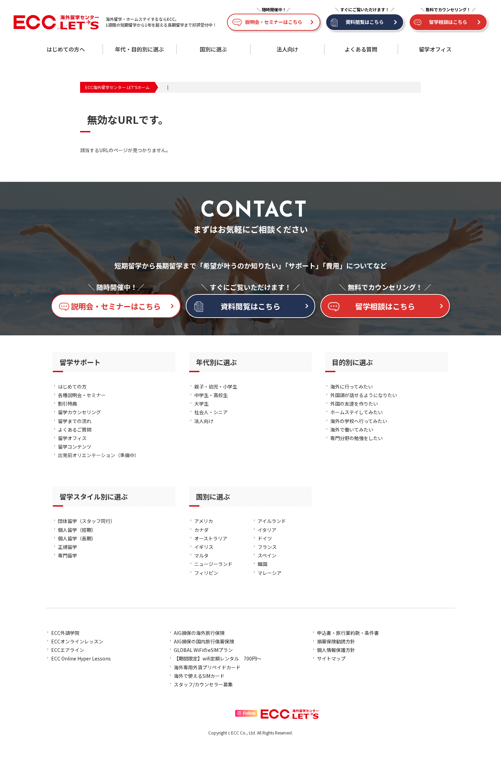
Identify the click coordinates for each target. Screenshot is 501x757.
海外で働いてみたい (351, 429)
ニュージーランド (213, 564)
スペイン (267, 555)
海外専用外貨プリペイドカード (207, 667)
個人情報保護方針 (336, 649)
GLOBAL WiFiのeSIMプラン (203, 649)
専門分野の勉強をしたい (356, 438)
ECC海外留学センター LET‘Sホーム (117, 87)
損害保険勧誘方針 (336, 641)
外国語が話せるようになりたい (363, 395)
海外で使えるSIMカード (199, 675)
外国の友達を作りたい (354, 403)
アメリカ (203, 521)
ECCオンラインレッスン (77, 641)
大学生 (201, 403)
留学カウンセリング (79, 412)
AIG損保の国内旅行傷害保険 (204, 641)
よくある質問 (361, 49)
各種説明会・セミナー (82, 395)
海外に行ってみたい (351, 386)
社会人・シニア (211, 412)
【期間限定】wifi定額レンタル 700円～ (217, 658)
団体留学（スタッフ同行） (86, 521)
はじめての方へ (66, 49)
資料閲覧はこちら (365, 21)
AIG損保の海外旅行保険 (199, 632)
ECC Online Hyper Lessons (81, 658)
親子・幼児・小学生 (215, 386)
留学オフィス (435, 49)
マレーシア (270, 572)
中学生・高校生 (211, 395)
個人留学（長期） (77, 538)
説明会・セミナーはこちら (273, 21)
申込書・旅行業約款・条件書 (348, 632)
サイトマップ (331, 658)
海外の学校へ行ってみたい (358, 421)
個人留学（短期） (77, 529)
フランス (267, 546)
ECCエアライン (67, 649)
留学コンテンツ (74, 446)
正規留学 (67, 546)
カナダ (201, 529)
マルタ (201, 555)
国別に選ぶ (213, 49)
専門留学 (67, 555)
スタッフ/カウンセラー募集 (203, 684)
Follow (249, 713)
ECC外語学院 (65, 632)
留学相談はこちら (448, 21)
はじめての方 (72, 386)
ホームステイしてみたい (356, 412)
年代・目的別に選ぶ (139, 49)
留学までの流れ (74, 421)
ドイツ (265, 538)
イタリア (267, 529)
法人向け (287, 49)
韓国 (262, 564)
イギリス (203, 546)
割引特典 (67, 403)
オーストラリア (210, 538)
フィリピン (206, 572)
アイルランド (272, 521)
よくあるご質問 (74, 429)
